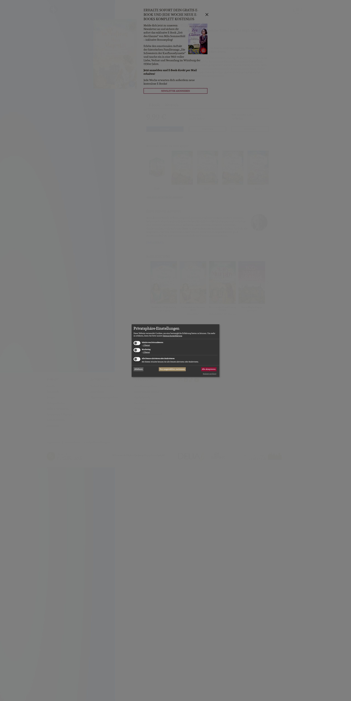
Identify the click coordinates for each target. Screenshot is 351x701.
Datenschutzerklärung (172, 336)
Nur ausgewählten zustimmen (172, 369)
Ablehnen (138, 369)
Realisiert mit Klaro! (209, 374)
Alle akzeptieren (209, 369)
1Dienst (146, 345)
